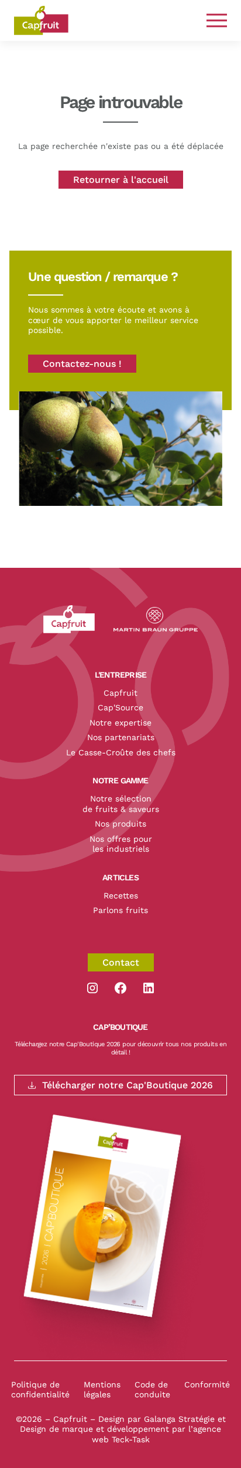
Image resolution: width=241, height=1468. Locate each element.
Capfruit (120, 692)
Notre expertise (120, 722)
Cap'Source (120, 707)
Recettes (121, 895)
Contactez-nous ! (82, 363)
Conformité (207, 1384)
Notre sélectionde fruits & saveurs (120, 804)
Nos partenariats (120, 737)
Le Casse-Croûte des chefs (120, 752)
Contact (120, 962)
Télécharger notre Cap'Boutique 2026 (127, 1085)
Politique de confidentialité (40, 1390)
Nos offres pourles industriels (120, 844)
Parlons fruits (120, 910)
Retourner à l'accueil (120, 179)
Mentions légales (102, 1390)
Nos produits (120, 823)
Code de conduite (152, 1390)
